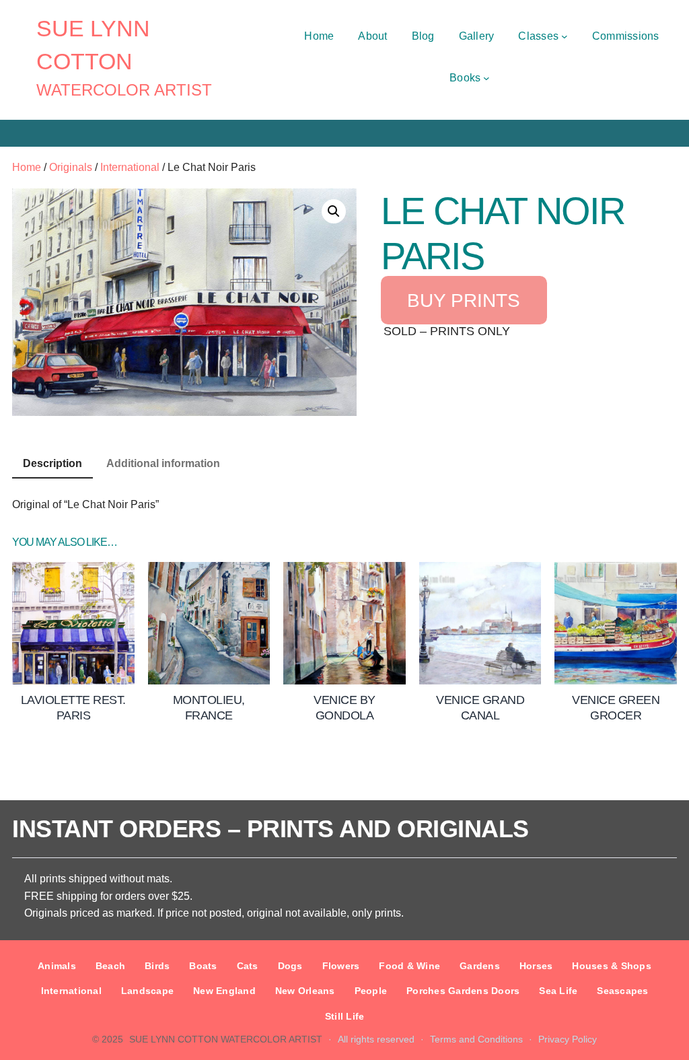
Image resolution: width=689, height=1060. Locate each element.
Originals (70, 167)
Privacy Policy (567, 1039)
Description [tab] (52, 463)
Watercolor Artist (124, 90)
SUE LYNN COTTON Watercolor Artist (225, 1039)
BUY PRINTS (463, 299)
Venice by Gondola (344, 707)
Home (26, 167)
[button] (334, 211)
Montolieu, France (209, 707)
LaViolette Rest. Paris (73, 707)
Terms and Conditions (476, 1039)
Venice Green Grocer (615, 707)
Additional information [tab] (163, 463)
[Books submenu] (486, 78)
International (129, 167)
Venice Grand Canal (480, 707)
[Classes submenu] (564, 36)
